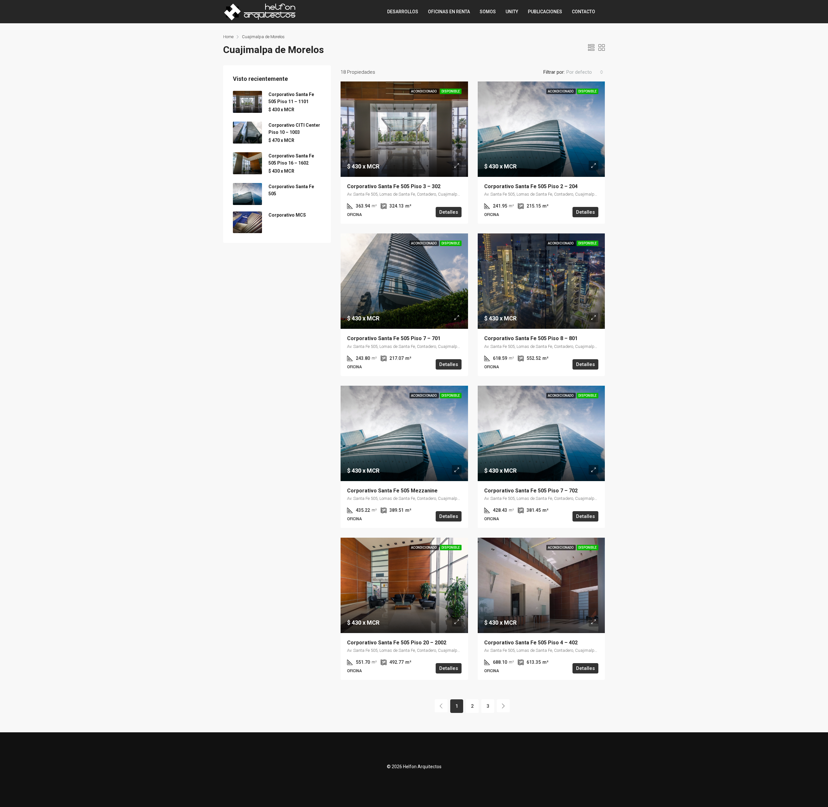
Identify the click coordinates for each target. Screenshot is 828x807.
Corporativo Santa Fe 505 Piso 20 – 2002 (396, 643)
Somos (488, 11)
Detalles (448, 212)
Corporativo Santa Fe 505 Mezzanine (392, 491)
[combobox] (584, 72)
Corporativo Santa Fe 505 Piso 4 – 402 (531, 643)
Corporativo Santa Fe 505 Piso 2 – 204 (531, 186)
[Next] (503, 705)
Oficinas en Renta (449, 11)
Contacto (583, 11)
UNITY (512, 11)
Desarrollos (402, 11)
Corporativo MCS (287, 215)
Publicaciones (545, 11)
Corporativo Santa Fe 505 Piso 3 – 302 (394, 186)
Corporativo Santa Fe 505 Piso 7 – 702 (531, 491)
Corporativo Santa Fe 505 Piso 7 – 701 (394, 338)
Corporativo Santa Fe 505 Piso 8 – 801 (531, 338)
